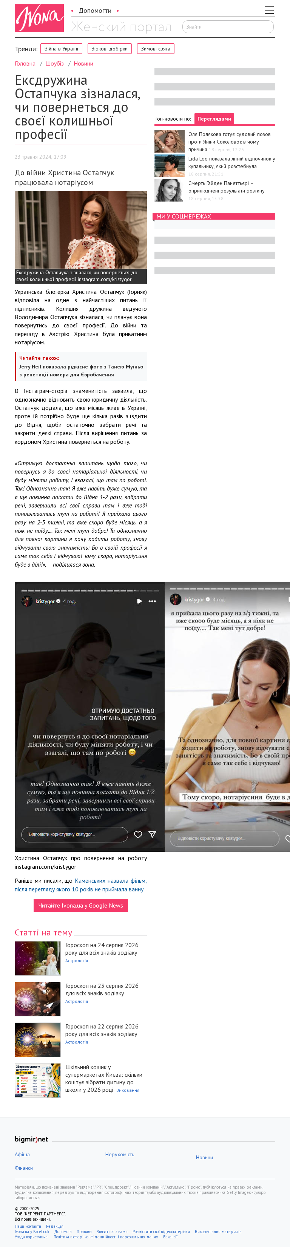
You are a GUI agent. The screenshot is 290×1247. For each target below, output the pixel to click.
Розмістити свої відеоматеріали (161, 1231)
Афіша (22, 1154)
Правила (84, 1231)
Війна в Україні (61, 48)
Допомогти (95, 10)
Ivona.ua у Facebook (32, 1231)
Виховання (127, 1090)
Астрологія (76, 960)
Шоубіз (54, 63)
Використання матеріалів (218, 1231)
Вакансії (170, 1236)
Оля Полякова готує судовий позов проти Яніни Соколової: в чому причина (229, 142)
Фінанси (24, 1167)
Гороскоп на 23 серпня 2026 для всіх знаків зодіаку (102, 989)
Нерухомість (119, 1154)
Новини (83, 63)
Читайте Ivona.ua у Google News (81, 905)
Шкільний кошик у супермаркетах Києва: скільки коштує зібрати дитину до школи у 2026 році (103, 1078)
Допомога (63, 1231)
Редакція (54, 1226)
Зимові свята (155, 48)
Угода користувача (32, 1236)
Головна (25, 63)
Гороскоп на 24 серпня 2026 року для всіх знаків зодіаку (102, 948)
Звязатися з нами (112, 1231)
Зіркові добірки (110, 48)
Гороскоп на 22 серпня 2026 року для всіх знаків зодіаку (102, 1030)
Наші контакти (28, 1226)
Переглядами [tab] (214, 118)
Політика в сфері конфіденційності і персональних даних (106, 1236)
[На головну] (121, 27)
